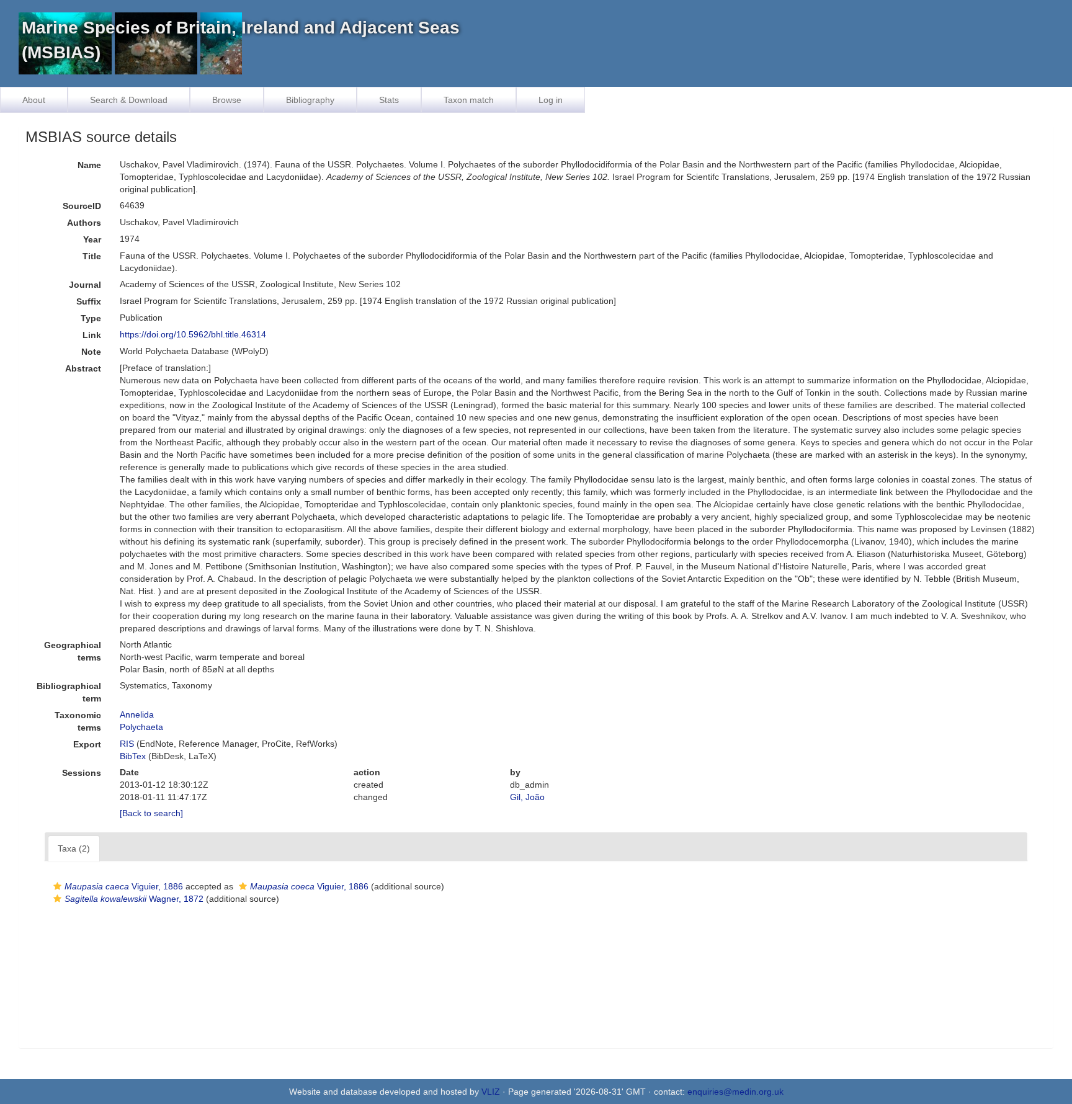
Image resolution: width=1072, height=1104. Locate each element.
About (33, 100)
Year (92, 239)
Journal (85, 285)
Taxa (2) (74, 848)
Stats (389, 100)
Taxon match (469, 100)
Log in (550, 100)
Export (87, 744)
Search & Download (129, 100)
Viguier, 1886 (124, 886)
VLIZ (490, 1092)
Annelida (137, 714)
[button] (57, 886)
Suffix (88, 301)
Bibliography (310, 100)
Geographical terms (72, 651)
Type (91, 318)
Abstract (83, 368)
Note (91, 352)
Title (92, 256)
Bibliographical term (69, 692)
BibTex (133, 756)
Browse (226, 100)
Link (92, 335)
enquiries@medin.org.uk (735, 1092)
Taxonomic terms (78, 721)
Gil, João (527, 797)
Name (89, 165)
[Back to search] (151, 813)
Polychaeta (141, 727)
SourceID (82, 206)
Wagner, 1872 (134, 899)
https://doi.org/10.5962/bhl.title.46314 (193, 334)
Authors (84, 223)
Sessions (81, 773)
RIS (127, 744)
